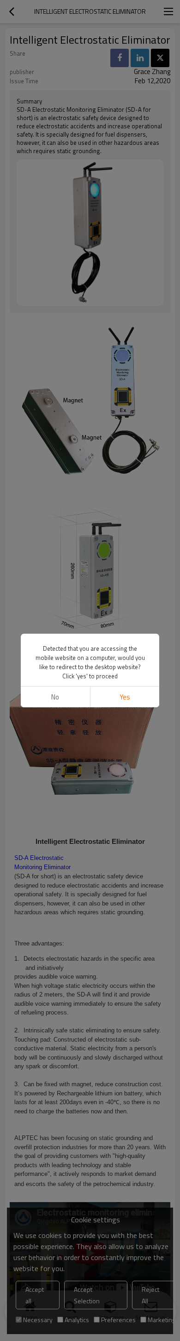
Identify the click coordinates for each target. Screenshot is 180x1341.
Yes (125, 697)
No (55, 697)
